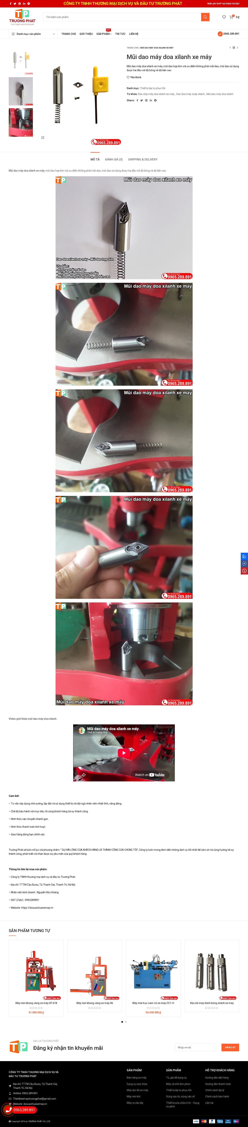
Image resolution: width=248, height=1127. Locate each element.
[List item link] (35, 1093)
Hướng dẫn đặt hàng (217, 1077)
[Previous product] (230, 48)
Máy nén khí (133, 1096)
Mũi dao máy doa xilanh (219, 94)
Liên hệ (209, 1102)
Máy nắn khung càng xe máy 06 (94, 1003)
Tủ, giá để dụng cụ (176, 1077)
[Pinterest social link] (19, 3)
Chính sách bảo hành (217, 1096)
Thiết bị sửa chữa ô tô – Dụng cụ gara (182, 1104)
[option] (21, 60)
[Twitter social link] (15, 3)
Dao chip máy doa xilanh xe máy (156, 94)
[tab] (95, 157)
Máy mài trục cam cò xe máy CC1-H (153, 1003)
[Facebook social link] (11, 3)
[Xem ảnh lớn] (42, 137)
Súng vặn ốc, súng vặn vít (180, 1096)
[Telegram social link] (28, 3)
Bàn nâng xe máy (137, 1077)
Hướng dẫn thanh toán (218, 1084)
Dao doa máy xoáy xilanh (190, 94)
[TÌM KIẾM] (205, 17)
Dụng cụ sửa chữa (137, 1084)
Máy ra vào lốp (135, 1102)
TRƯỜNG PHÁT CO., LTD (39, 1121)
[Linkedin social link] (24, 3)
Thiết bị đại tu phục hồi (152, 88)
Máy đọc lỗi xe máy (137, 1090)
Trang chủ (132, 48)
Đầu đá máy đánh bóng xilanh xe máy (212, 1003)
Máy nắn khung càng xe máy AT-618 (36, 1003)
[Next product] (237, 48)
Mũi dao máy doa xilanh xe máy (26, 170)
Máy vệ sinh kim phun (178, 1084)
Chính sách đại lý (214, 1090)
